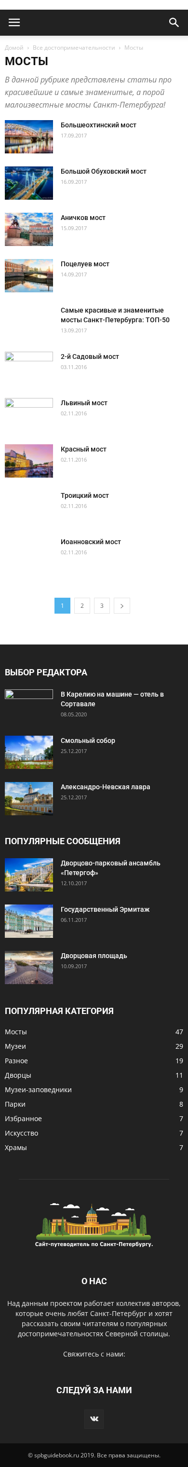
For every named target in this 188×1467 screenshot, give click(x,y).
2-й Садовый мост (90, 356)
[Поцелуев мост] (29, 275)
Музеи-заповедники (38, 1089)
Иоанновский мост (91, 542)
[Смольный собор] (29, 752)
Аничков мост (83, 217)
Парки (15, 1104)
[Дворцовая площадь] (29, 967)
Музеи (15, 1046)
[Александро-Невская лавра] (29, 798)
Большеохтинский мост (98, 125)
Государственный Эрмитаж (105, 909)
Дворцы (18, 1075)
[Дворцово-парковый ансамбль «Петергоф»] (29, 874)
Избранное (23, 1118)
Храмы (16, 1147)
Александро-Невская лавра (105, 787)
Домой (14, 47)
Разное (16, 1060)
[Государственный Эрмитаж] (29, 921)
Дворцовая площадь (94, 956)
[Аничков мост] (29, 229)
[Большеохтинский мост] (29, 136)
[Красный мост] (29, 461)
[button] (174, 23)
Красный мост (84, 449)
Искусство (21, 1133)
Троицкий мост (85, 495)
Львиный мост (84, 403)
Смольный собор (88, 740)
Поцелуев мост (85, 264)
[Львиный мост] (29, 415)
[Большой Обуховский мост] (29, 183)
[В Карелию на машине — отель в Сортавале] (29, 706)
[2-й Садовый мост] (29, 368)
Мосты (16, 1031)
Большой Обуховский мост (104, 171)
